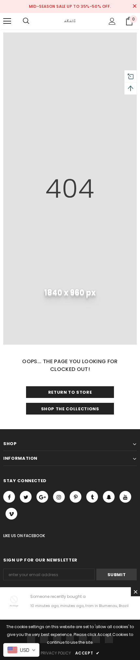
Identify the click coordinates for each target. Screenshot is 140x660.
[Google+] (42, 497)
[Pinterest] (75, 497)
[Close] (135, 591)
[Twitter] (26, 497)
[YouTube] (125, 497)
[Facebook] (9, 497)
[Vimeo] (11, 514)
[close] (134, 6)
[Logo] (70, 20)
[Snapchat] (109, 497)
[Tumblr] (92, 497)
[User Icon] (112, 21)
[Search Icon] (26, 21)
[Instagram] (59, 497)
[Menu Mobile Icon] (7, 21)
